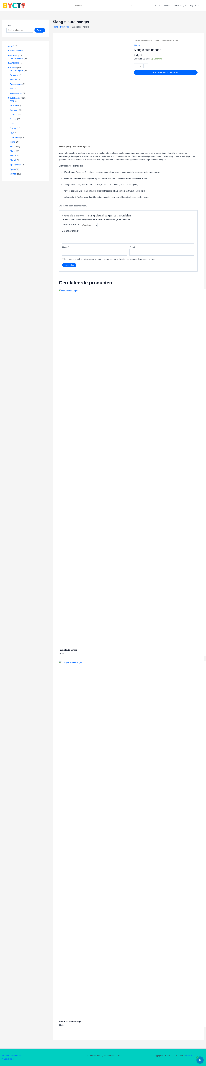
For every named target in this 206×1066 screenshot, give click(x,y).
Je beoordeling (70, 231)
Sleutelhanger (146, 40)
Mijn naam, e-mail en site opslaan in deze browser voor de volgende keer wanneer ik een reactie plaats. (110, 259)
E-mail (133, 247)
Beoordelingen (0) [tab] (81, 146)
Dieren (156, 40)
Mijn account (196, 5)
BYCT (157, 5)
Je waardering (70, 224)
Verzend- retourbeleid (11, 1055)
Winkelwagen (180, 5)
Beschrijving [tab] (65, 146)
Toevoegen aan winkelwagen (165, 72)
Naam (65, 247)
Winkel (167, 5)
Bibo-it (189, 1056)
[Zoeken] (132, 5)
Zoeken (9, 25)
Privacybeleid (7, 1059)
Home (136, 40)
